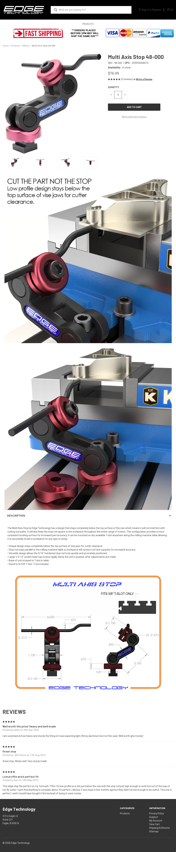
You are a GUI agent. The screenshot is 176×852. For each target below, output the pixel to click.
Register (156, 9)
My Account (155, 820)
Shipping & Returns (159, 827)
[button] (142, 79)
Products (88, 24)
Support (153, 817)
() (171, 9)
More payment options (134, 116)
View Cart (154, 824)
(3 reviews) (127, 79)
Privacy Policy (156, 813)
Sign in (145, 9)
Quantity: (113, 87)
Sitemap (153, 831)
